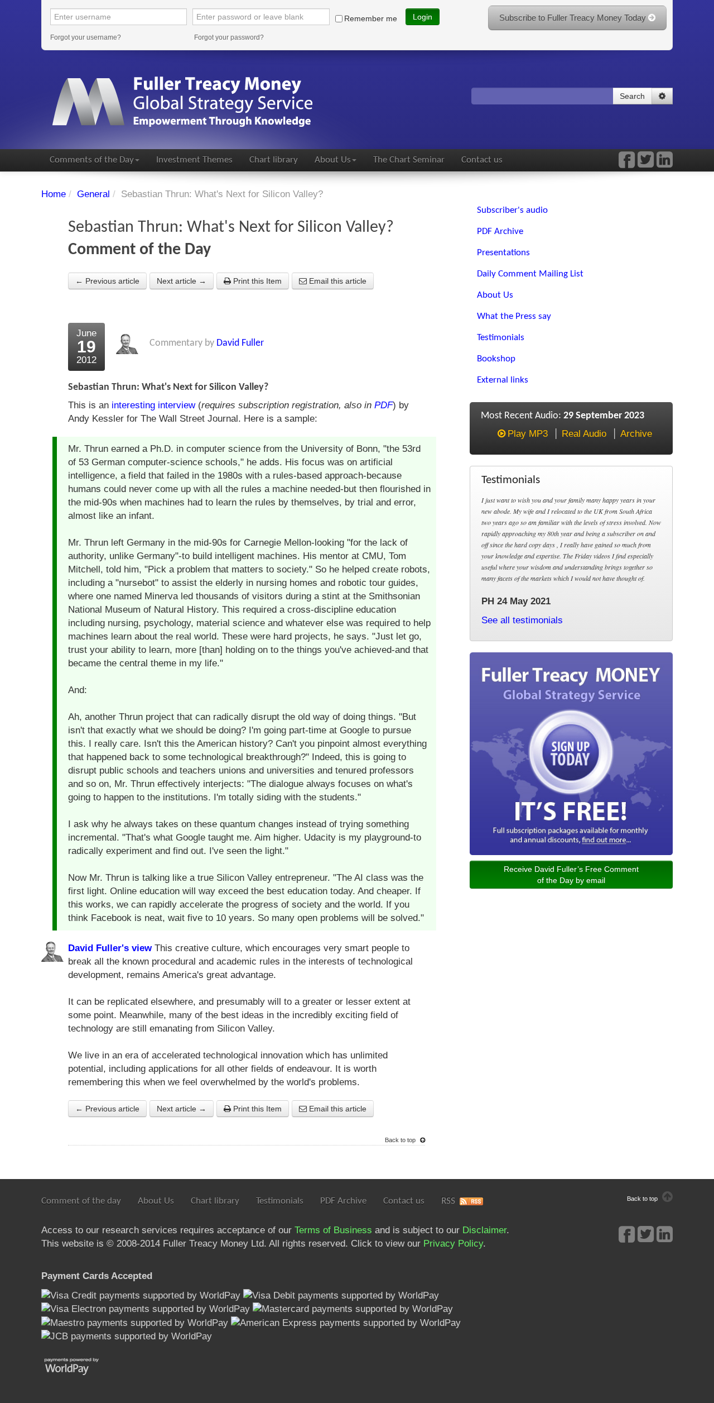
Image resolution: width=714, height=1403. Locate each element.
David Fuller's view (110, 948)
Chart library (273, 160)
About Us (333, 160)
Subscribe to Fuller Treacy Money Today (573, 17)
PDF (383, 405)
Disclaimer (484, 1230)
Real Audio (584, 433)
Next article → (181, 280)
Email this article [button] (336, 280)
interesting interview (153, 405)
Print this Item (256, 280)
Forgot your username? (85, 37)
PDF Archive (343, 1201)
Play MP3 (528, 433)
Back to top (401, 1140)
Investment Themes (194, 160)
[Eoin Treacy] (665, 163)
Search (632, 96)
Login (422, 16)
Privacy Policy (453, 1243)
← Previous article (107, 280)
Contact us (482, 160)
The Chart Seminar (409, 160)
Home (53, 194)
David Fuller (240, 343)
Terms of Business (333, 1230)
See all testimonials (522, 620)
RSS (448, 1201)
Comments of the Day (92, 160)
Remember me (370, 18)
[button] (662, 96)
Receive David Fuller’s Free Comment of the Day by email (571, 875)
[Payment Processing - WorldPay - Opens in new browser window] (80, 1365)
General (93, 194)
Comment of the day (81, 1201)
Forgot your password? (229, 37)
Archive (636, 433)
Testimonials (279, 1201)
